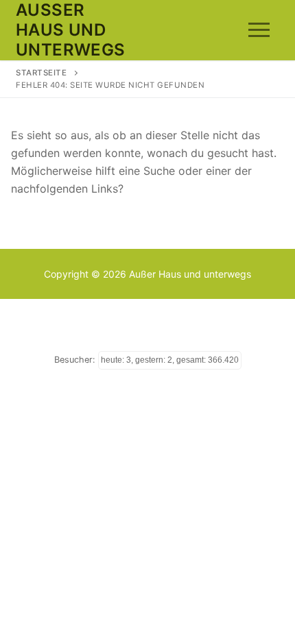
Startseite (41, 72)
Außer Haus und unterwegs (71, 30)
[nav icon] (259, 30)
